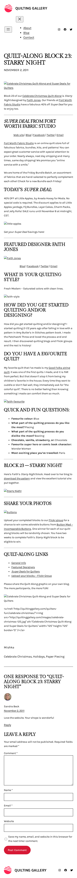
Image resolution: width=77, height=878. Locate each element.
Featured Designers (23, 567)
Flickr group (56, 520)
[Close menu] (19, 19)
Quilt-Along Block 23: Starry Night (38, 59)
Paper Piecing (55, 656)
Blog (28, 135)
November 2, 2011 (14, 710)
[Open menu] (8, 29)
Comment (11, 753)
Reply (7, 725)
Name (8, 790)
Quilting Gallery (31, 8)
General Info (18, 563)
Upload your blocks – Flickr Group (31, 575)
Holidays (39, 656)
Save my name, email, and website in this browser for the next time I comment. (40, 839)
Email (60, 135)
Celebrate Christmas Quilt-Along (41, 95)
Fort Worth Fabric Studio (19, 143)
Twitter (51, 135)
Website (9, 821)
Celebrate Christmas (18, 656)
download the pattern (17, 478)
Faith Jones (34, 100)
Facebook (39, 135)
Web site (18, 135)
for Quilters (25, 571)
